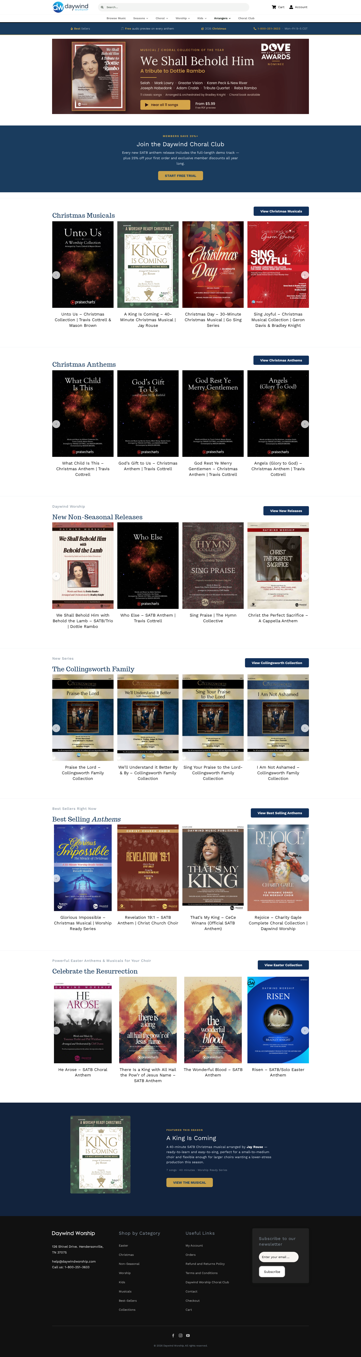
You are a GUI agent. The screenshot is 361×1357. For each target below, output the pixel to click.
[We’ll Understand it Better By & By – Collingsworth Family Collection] (148, 676)
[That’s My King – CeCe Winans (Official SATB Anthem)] (213, 826)
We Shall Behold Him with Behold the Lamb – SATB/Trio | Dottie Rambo (83, 621)
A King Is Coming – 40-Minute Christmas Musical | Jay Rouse (148, 320)
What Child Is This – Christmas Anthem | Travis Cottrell (83, 469)
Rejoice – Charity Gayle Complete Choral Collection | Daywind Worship (278, 923)
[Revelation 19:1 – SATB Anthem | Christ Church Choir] (148, 826)
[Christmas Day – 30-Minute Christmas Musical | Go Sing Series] (213, 223)
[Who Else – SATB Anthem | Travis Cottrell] (148, 524)
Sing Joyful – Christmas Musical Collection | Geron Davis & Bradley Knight (278, 320)
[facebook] (173, 1335)
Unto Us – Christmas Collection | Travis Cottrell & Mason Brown (83, 320)
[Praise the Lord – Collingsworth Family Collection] (83, 676)
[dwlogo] (70, 3)
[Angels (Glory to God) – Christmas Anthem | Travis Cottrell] (278, 372)
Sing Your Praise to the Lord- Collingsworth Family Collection (213, 773)
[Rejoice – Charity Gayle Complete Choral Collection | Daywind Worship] (278, 826)
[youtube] (188, 1335)
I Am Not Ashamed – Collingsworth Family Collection (278, 773)
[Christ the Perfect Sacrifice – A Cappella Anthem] (278, 524)
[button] (56, 275)
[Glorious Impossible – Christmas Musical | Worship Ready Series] (83, 826)
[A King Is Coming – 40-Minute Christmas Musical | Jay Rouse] (148, 223)
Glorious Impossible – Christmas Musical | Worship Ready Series (83, 923)
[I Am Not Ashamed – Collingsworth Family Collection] (278, 676)
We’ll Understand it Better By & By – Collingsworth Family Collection (147, 773)
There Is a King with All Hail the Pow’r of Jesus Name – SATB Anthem (148, 1075)
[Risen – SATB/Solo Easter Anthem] (278, 978)
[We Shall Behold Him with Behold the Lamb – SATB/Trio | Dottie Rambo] (83, 524)
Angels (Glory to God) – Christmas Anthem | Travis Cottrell (278, 469)
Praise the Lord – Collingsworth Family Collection (83, 773)
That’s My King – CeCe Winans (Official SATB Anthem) (213, 923)
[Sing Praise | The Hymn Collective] (213, 524)
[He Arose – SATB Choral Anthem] (83, 978)
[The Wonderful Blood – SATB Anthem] (213, 978)
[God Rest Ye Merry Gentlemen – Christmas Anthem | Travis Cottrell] (213, 372)
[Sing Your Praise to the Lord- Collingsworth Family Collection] (213, 676)
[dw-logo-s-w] (73, 1232)
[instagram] (180, 1335)
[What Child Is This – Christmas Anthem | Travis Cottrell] (83, 372)
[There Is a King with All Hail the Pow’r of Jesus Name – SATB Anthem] (148, 978)
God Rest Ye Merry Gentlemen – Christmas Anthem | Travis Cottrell (213, 469)
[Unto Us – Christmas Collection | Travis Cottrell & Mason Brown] (83, 223)
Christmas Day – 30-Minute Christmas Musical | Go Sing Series (213, 320)
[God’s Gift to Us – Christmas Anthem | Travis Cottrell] (148, 372)
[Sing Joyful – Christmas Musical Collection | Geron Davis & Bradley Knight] (278, 223)
